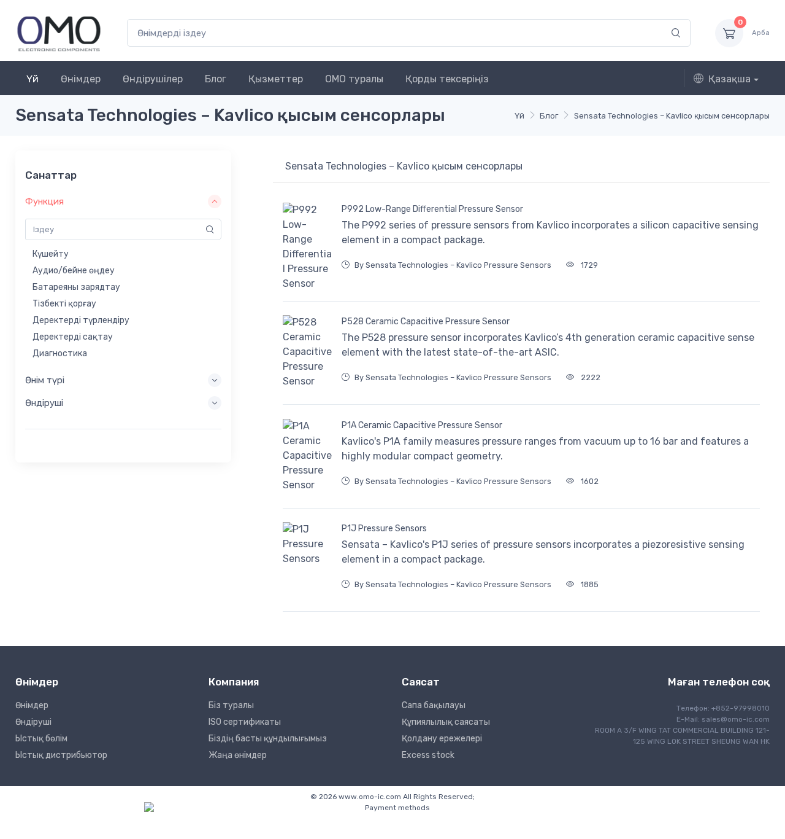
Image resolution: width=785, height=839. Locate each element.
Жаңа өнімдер (238, 755)
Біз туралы (231, 705)
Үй (32, 79)
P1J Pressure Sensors (384, 528)
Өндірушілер (153, 79)
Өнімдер (81, 79)
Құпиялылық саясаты (446, 722)
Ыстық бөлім (41, 738)
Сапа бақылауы (433, 705)
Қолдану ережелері (442, 738)
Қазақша (729, 79)
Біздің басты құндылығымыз (268, 738)
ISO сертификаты (245, 722)
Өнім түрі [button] (44, 380)
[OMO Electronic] (58, 32)
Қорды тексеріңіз (447, 79)
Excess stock (428, 755)
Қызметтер (275, 79)
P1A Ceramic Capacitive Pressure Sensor (422, 425)
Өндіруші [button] (44, 402)
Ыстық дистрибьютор (61, 755)
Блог (215, 79)
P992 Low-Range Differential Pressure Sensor (432, 209)
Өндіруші (33, 722)
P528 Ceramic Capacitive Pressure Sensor (426, 321)
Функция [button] (44, 201)
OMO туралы (354, 79)
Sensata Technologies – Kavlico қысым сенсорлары (672, 115)
